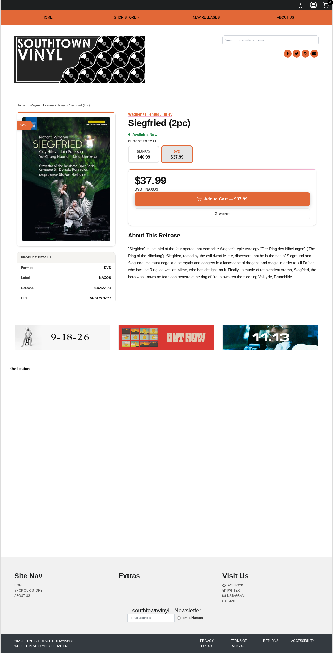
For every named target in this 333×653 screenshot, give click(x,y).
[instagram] (305, 53)
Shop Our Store (28, 590)
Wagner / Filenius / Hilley (47, 105)
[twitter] (296, 53)
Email (231, 601)
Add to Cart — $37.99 (225, 199)
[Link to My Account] (313, 6)
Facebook (234, 585)
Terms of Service (239, 643)
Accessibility (302, 641)
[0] (327, 6)
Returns (270, 641)
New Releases (206, 18)
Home (21, 105)
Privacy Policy (207, 643)
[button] (127, 17)
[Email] (314, 53)
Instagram (235, 596)
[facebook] (287, 53)
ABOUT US (285, 18)
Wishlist (224, 214)
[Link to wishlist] (300, 6)
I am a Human (192, 618)
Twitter (233, 590)
